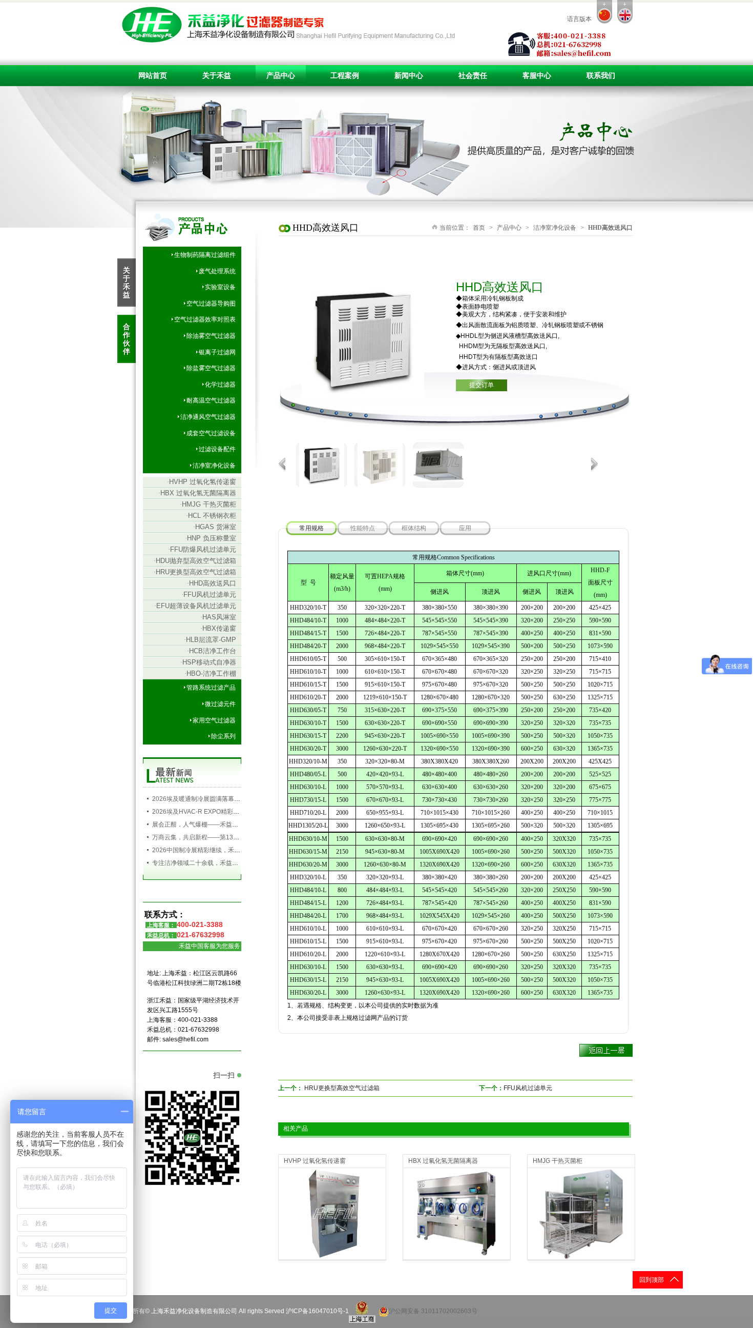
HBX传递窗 (218, 628)
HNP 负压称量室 (210, 538)
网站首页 (152, 75)
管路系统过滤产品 (211, 687)
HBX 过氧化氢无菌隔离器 (197, 493)
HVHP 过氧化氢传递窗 (201, 482)
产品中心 (280, 75)
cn (604, 12)
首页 (479, 227)
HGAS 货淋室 (214, 527)
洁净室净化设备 (214, 465)
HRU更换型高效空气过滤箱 (195, 572)
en (625, 12)
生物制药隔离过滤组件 (205, 254)
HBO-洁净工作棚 (210, 673)
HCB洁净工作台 (211, 651)
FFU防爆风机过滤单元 (202, 549)
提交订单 (481, 385)
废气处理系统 (217, 271)
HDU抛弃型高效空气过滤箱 (195, 561)
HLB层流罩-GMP (210, 639)
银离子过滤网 (217, 352)
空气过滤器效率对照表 (205, 319)
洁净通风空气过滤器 (208, 416)
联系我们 (601, 75)
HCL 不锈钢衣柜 (211, 515)
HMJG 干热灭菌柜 (208, 504)
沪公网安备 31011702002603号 (433, 1311)
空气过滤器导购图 (211, 303)
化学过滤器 (220, 384)
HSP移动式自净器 (208, 662)
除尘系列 (223, 736)
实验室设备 (220, 287)
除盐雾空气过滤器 (211, 368)
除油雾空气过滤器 (211, 335)
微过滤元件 (220, 704)
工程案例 (344, 75)
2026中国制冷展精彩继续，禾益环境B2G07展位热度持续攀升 (236, 850)
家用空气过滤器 (214, 720)
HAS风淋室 (218, 617)
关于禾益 (216, 75)
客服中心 (536, 75)
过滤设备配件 (217, 449)
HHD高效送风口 (211, 583)
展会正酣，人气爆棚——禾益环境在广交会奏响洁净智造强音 (235, 824)
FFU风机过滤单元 (208, 594)
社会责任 (472, 75)
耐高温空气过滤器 (211, 400)
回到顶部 (651, 1279)
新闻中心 (408, 75)
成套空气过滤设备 (211, 433)
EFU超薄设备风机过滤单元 (195, 606)
